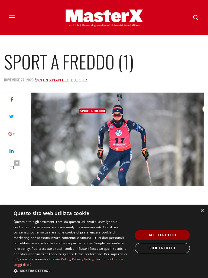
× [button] (202, 211)
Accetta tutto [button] (162, 235)
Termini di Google (109, 259)
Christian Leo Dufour (62, 80)
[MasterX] (104, 17)
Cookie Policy (59, 259)
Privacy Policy (82, 259)
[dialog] (104, 241)
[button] (71, 270)
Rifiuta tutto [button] (162, 248)
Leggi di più (23, 264)
